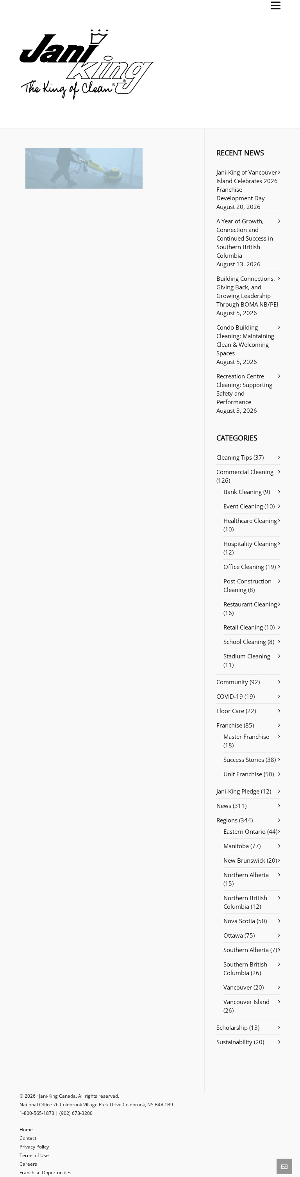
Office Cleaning (243, 567)
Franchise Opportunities (45, 1172)
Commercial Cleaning (244, 472)
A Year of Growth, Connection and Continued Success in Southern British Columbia (244, 238)
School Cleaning (244, 642)
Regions (227, 820)
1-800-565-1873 (37, 1113)
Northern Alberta (246, 875)
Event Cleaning (243, 506)
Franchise (229, 725)
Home (26, 1129)
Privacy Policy (34, 1146)
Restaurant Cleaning (250, 604)
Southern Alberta (246, 950)
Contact (28, 1138)
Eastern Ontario (244, 831)
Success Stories (243, 759)
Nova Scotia (239, 921)
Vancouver (237, 987)
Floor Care (230, 711)
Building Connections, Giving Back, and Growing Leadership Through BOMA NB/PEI (247, 291)
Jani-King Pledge (237, 791)
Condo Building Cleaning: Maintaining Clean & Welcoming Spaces (245, 340)
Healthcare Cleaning (250, 520)
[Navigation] (275, 5)
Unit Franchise (242, 774)
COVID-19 (229, 696)
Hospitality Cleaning (250, 543)
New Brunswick (244, 860)
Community (232, 682)
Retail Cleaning (243, 627)
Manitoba (236, 846)
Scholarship (232, 1027)
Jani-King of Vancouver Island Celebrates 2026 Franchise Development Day (247, 185)
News (223, 806)
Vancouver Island (246, 1002)
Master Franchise (246, 736)
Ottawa (233, 935)
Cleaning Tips (234, 457)
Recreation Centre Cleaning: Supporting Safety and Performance (244, 389)
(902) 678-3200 (76, 1113)
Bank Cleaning (242, 492)
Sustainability (234, 1042)
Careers (28, 1164)
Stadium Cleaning (246, 656)
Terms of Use (34, 1155)
